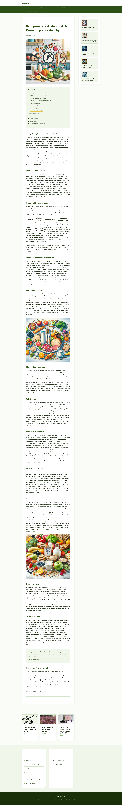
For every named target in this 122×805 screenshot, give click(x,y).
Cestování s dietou (35, 121)
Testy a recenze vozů (45, 11)
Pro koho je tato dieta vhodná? (38, 95)
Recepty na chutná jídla (36, 113)
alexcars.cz (25, 3)
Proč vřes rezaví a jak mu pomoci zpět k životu (48, 729)
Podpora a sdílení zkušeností (38, 123)
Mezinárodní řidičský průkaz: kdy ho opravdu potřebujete (65, 730)
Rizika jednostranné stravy (37, 105)
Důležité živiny (34, 108)
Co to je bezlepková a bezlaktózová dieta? (41, 93)
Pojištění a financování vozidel (30, 11)
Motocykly (48, 8)
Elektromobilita (39, 8)
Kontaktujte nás (42, 691)
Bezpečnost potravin (35, 116)
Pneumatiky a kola (94, 8)
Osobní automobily (75, 8)
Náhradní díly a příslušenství (61, 8)
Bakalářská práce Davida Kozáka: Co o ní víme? (30, 729)
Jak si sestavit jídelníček (36, 111)
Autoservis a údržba (27, 8)
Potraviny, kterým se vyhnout (38, 98)
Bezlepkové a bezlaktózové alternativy (40, 100)
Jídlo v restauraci (34, 118)
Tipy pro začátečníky (36, 103)
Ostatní (85, 8)
